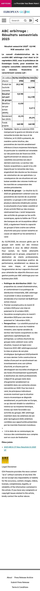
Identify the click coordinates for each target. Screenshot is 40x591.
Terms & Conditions (20, 587)
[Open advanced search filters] (30, 20)
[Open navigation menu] (4, 20)
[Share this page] (36, 20)
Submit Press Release (20, 582)
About (9, 577)
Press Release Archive (23, 577)
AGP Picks (5, 4)
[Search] (25, 20)
